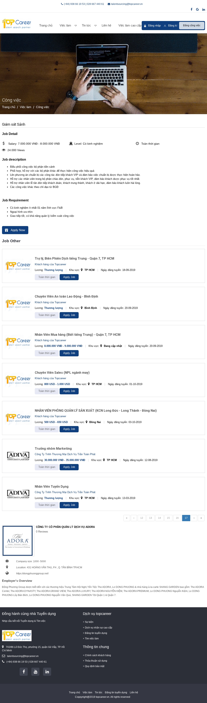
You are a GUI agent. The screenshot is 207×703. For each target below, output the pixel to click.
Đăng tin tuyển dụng (116, 692)
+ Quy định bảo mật (93, 666)
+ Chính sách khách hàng (97, 655)
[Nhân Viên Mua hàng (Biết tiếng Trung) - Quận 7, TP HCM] (18, 342)
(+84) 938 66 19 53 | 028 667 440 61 (84, 4)
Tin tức (86, 25)
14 (159, 518)
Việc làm (65, 25)
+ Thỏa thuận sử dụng (95, 660)
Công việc (42, 107)
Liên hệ (106, 25)
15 (168, 518)
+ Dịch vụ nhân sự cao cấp (97, 627)
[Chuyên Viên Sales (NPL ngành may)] (18, 380)
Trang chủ (45, 25)
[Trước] (134, 518)
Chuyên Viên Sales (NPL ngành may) (62, 373)
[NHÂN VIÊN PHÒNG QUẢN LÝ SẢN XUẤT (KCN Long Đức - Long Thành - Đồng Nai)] (18, 418)
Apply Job (69, 277)
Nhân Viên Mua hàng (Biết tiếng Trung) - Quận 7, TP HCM (77, 335)
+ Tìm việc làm (91, 638)
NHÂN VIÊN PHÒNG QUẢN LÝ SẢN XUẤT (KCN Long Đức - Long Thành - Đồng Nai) (96, 411)
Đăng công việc (191, 25)
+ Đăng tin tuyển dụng (95, 633)
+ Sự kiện (88, 622)
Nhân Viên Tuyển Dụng (52, 486)
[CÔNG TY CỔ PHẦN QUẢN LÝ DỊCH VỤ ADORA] (18, 541)
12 (141, 518)
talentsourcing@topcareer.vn (127, 4)
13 (150, 518)
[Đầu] (126, 518)
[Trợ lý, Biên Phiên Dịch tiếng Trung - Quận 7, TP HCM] (18, 266)
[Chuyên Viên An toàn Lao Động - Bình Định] (18, 304)
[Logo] (17, 23)
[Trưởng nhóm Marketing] (18, 456)
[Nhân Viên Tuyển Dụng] (18, 494)
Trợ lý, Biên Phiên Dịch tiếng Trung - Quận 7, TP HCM (74, 258)
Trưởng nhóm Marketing (53, 448)
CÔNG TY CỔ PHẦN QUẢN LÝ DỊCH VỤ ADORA (65, 526)
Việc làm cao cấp (129, 25)
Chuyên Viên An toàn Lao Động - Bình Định (66, 296)
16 (177, 518)
